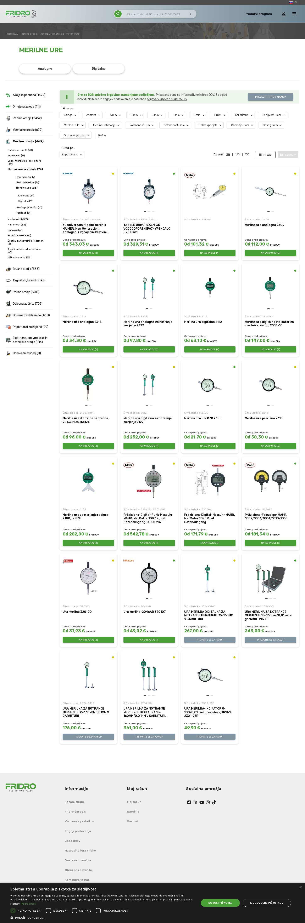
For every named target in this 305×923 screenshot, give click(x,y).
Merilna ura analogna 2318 (82, 322)
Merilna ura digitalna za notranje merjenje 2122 (147, 420)
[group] (88, 191)
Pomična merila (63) (19, 235)
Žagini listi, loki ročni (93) (29, 280)
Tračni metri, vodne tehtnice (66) (24, 250)
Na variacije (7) (149, 349)
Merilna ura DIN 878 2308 (203, 418)
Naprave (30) (15, 230)
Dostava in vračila (78, 860)
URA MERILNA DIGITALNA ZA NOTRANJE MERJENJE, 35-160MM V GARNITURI (208, 615)
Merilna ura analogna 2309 (264, 225)
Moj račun (134, 801)
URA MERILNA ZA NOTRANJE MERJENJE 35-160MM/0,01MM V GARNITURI (86, 712)
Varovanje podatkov (79, 821)
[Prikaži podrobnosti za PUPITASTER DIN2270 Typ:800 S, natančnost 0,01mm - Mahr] (209, 191)
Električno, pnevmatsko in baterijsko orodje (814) (30, 340)
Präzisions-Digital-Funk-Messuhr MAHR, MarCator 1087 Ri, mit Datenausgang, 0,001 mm (148, 518)
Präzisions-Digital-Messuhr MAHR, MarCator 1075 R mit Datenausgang (209, 518)
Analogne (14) (26, 195)
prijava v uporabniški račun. (167, 99)
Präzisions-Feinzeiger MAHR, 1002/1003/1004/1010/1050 (266, 516)
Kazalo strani (74, 801)
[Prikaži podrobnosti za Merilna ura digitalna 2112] (209, 288)
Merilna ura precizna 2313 (264, 418)
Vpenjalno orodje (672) (28, 130)
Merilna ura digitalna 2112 (203, 322)
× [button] (300, 887)
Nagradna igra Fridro (80, 850)
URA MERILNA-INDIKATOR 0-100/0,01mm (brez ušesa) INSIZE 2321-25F (208, 712)
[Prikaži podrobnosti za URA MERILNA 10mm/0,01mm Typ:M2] (88, 578)
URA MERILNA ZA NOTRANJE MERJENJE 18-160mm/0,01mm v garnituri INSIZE (268, 615)
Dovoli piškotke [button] (220, 903)
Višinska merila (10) (19, 257)
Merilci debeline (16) (27, 182)
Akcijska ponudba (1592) (29, 95)
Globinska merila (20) (20, 150)
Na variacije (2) (270, 253)
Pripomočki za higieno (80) (30, 327)
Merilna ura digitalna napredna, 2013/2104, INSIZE (86, 420)
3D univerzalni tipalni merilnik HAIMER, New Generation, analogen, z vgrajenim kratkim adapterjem (85, 228)
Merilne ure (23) (27, 187)
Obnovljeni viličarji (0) (27, 353)
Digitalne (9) (25, 201)
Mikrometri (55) (17, 224)
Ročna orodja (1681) (26, 292)
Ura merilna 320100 (77, 612)
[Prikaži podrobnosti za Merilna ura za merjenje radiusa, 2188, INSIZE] (88, 481)
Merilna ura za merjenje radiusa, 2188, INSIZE (86, 516)
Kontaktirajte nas (77, 879)
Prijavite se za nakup (270, 96)
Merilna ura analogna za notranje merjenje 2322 (147, 323)
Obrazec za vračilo (78, 870)
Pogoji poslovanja (78, 831)
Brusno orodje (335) (26, 269)
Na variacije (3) (209, 542)
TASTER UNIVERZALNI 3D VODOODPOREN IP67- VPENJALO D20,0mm (146, 228)
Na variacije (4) (209, 253)
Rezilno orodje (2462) (27, 118)
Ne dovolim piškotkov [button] (266, 903)
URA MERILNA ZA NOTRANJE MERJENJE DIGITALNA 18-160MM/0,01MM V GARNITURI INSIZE (144, 712)
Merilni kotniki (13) (18, 219)
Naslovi (132, 821)
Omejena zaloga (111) (27, 106)
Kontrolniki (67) (16, 155)
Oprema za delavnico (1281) (31, 315)
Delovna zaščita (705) (28, 303)
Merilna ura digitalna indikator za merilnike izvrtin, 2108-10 (269, 323)
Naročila (133, 811)
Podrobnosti (28, 903)
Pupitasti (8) (23, 212)
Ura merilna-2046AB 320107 (144, 612)
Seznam (290, 154)
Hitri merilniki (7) (25, 177)
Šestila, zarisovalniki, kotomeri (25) (26, 242)
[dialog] (152, 903)
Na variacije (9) (209, 349)
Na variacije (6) (88, 349)
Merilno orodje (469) (28, 141)
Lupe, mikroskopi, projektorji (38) (24, 162)
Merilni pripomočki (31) (29, 207)
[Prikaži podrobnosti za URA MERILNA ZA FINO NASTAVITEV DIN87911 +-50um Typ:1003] (270, 481)
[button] (86, 211)
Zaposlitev (72, 840)
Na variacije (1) (88, 253)
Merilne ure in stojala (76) (25, 169)
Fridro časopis (75, 811)
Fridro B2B (12, 33)
